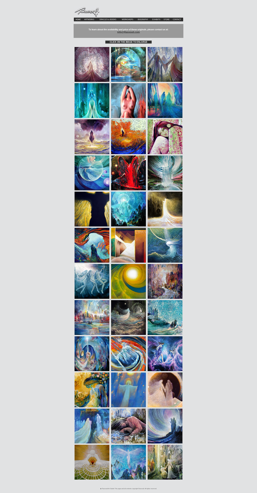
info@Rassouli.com (128, 32)
